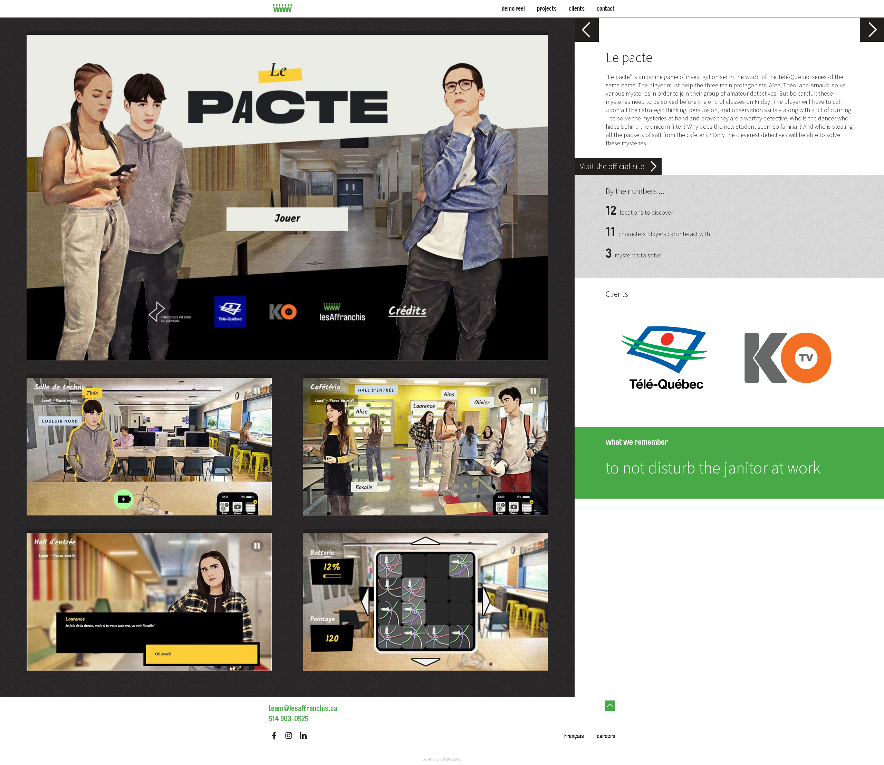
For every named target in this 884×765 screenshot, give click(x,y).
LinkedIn (303, 735)
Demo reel (513, 8)
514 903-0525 (288, 718)
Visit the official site (612, 166)
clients (577, 8)
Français (574, 736)
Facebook (274, 735)
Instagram (288, 735)
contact (606, 8)
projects (547, 8)
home (282, 8)
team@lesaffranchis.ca (303, 708)
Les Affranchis (433, 759)
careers (606, 736)
